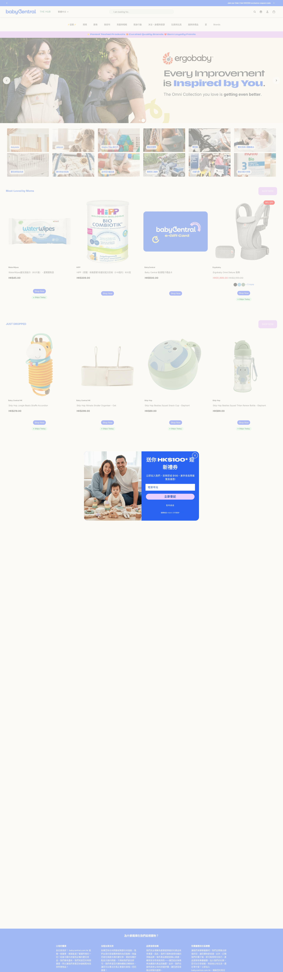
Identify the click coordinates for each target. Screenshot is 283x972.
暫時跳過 (170, 505)
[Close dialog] (195, 455)
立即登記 (170, 496)
